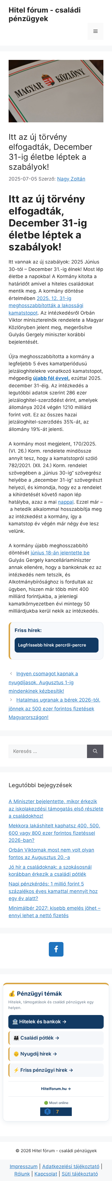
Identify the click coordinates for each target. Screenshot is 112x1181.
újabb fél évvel (50, 378)
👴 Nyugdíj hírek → (35, 1054)
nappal (66, 502)
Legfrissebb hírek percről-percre (52, 645)
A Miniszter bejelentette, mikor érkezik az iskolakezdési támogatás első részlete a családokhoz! (56, 809)
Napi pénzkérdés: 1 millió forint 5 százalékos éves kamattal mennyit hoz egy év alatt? (53, 891)
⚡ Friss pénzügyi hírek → (43, 1070)
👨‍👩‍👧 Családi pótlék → (36, 1038)
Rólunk (22, 1174)
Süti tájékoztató (80, 1174)
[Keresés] (95, 751)
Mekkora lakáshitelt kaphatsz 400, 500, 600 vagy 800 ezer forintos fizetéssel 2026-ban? (54, 833)
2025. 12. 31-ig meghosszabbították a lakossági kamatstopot (46, 305)
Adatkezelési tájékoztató (70, 1166)
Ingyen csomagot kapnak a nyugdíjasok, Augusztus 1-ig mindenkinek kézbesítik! (43, 682)
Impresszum (24, 1166)
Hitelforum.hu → (56, 1088)
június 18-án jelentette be (60, 553)
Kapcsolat (45, 1174)
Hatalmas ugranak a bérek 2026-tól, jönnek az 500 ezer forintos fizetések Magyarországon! (55, 708)
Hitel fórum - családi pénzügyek (45, 14)
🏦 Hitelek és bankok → (39, 1021)
